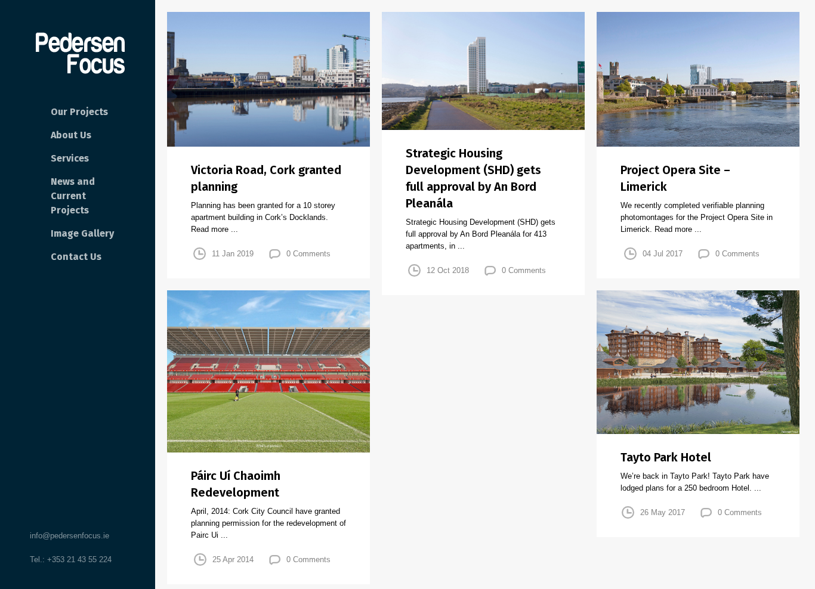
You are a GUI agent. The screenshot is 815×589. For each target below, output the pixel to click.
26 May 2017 (662, 512)
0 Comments (308, 253)
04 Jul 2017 (663, 253)
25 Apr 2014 (233, 559)
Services (70, 158)
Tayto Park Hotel (665, 457)
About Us (71, 135)
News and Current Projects (73, 196)
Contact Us (76, 256)
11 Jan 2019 (233, 253)
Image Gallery (82, 233)
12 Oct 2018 (448, 270)
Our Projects (79, 111)
